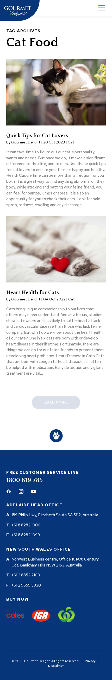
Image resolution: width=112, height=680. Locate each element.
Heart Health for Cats (32, 292)
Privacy (90, 661)
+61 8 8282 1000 (25, 525)
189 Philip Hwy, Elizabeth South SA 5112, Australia (54, 515)
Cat (71, 142)
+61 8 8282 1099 (25, 535)
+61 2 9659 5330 (26, 585)
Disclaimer (56, 666)
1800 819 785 (24, 480)
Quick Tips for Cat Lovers (37, 135)
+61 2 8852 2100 (25, 575)
